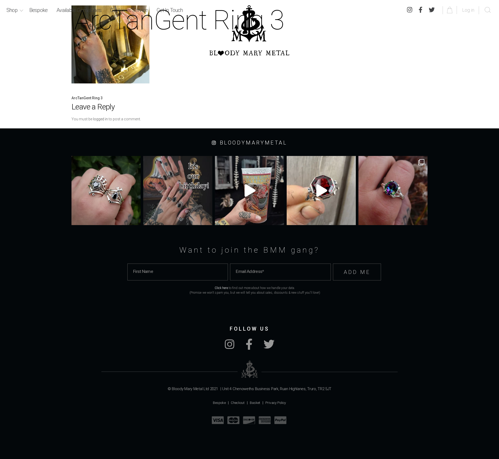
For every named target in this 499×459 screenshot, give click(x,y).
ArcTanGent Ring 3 (87, 98)
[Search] (487, 10)
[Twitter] (432, 10)
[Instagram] (229, 347)
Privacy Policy (275, 403)
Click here (221, 288)
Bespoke (38, 10)
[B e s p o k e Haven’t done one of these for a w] (321, 190)
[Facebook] (249, 347)
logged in (100, 119)
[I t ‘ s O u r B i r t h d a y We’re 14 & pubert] (177, 190)
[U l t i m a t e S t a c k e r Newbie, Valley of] (106, 190)
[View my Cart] (450, 10)
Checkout (238, 403)
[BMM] (249, 369)
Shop (11, 10)
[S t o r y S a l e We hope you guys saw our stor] (393, 190)
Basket (255, 403)
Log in (468, 10)
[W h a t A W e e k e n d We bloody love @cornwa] (249, 190)
